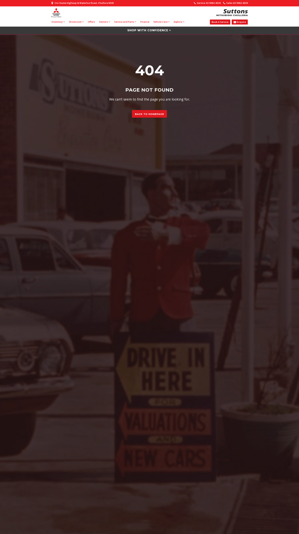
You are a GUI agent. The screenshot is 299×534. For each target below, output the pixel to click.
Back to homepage (149, 114)
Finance (144, 21)
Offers (91, 21)
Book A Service (220, 21)
